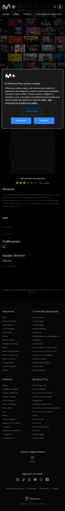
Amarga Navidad (39, 329)
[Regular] (24, 182)
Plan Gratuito (37, 419)
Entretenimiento (9, 366)
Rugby (4, 415)
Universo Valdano (9, 404)
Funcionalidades (39, 389)
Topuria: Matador (9, 419)
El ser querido (38, 317)
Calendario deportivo (49, 14)
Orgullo (5, 370)
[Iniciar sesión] (60, 6)
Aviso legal (32, 488)
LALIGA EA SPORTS (9, 393)
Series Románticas (9, 355)
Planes (35, 415)
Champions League (10, 389)
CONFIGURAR (31, 111)
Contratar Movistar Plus (42, 404)
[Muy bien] (31, 182)
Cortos (5, 336)
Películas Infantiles (10, 344)
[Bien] (28, 182)
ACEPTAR (44, 120)
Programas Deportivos (41, 363)
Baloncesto (6, 408)
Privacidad (44, 488)
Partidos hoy (7, 434)
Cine (16, 14)
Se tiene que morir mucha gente (45, 336)
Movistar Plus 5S (39, 370)
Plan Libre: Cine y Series (42, 412)
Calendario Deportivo (11, 430)
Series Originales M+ (10, 351)
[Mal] (20, 182)
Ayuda (32, 462)
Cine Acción (7, 332)
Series (6, 14)
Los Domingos (38, 325)
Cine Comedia (8, 329)
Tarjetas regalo (38, 434)
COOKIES (55, 488)
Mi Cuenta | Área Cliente (42, 393)
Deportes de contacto (11, 423)
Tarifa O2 (36, 430)
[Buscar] (54, 6)
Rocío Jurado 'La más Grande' (44, 347)
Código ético (37, 400)
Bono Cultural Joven (40, 427)
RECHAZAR (21, 120)
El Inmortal (36, 332)
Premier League (9, 397)
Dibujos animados (39, 359)
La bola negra (38, 321)
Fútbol (28, 14)
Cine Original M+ (9, 321)
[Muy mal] (17, 182)
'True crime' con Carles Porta (44, 351)
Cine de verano (8, 340)
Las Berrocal (37, 344)
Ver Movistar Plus (39, 385)
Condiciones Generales (42, 397)
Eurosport (6, 427)
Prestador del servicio (15, 488)
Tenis (4, 412)
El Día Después (8, 400)
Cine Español (7, 325)
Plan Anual (36, 423)
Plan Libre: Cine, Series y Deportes (46, 408)
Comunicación (38, 438)
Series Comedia (8, 359)
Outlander (36, 340)
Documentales (8, 363)
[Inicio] (9, 7)
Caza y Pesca (37, 366)
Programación (8, 438)
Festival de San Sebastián (42, 355)
